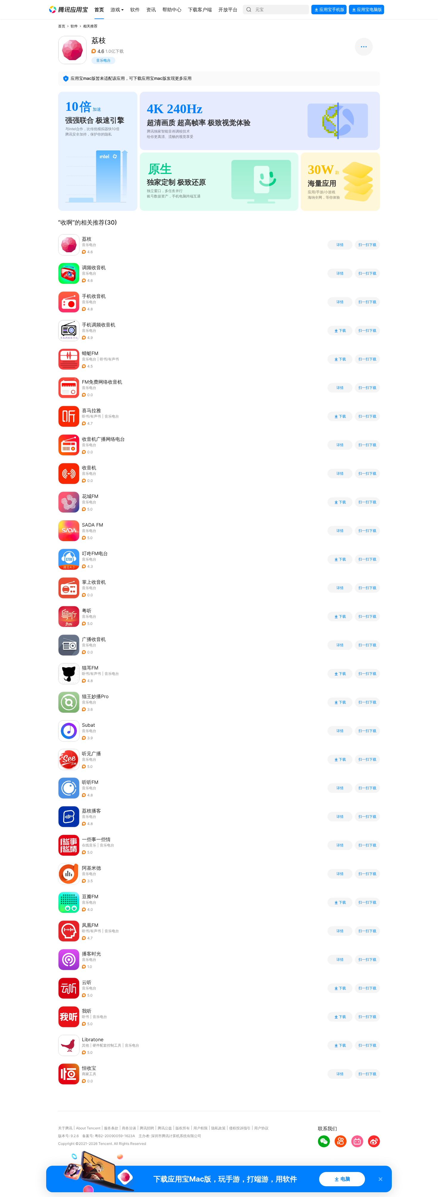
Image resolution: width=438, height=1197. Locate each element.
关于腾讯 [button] (65, 1128)
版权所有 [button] (182, 1128)
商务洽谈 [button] (129, 1128)
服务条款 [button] (111, 1128)
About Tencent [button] (88, 1128)
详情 (340, 245)
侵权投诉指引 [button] (240, 1128)
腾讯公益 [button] (165, 1128)
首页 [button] (61, 26)
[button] (68, 9)
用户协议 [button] (261, 1128)
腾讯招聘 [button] (147, 1128)
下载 (342, 331)
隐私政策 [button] (218, 1128)
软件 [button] (74, 26)
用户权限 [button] (200, 1128)
